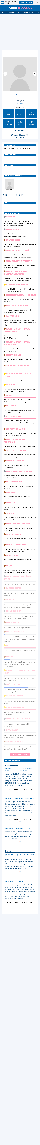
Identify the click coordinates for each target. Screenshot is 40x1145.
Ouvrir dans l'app (26, 2)
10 (32, 195)
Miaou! (18, 107)
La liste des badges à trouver (20, 754)
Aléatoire (11, 12)
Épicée (19, 12)
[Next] (36, 195)
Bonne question (11, 766)
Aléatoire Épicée (29, 12)
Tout (3, 12)
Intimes (8, 851)
